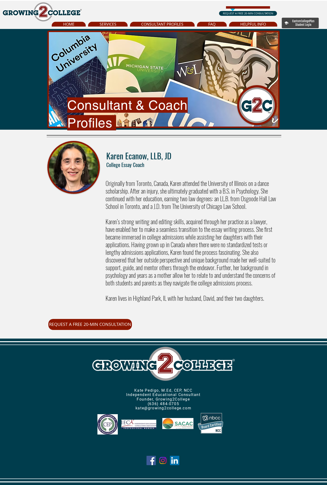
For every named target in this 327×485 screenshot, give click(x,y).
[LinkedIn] (174, 460)
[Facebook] (151, 460)
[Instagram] (163, 460)
